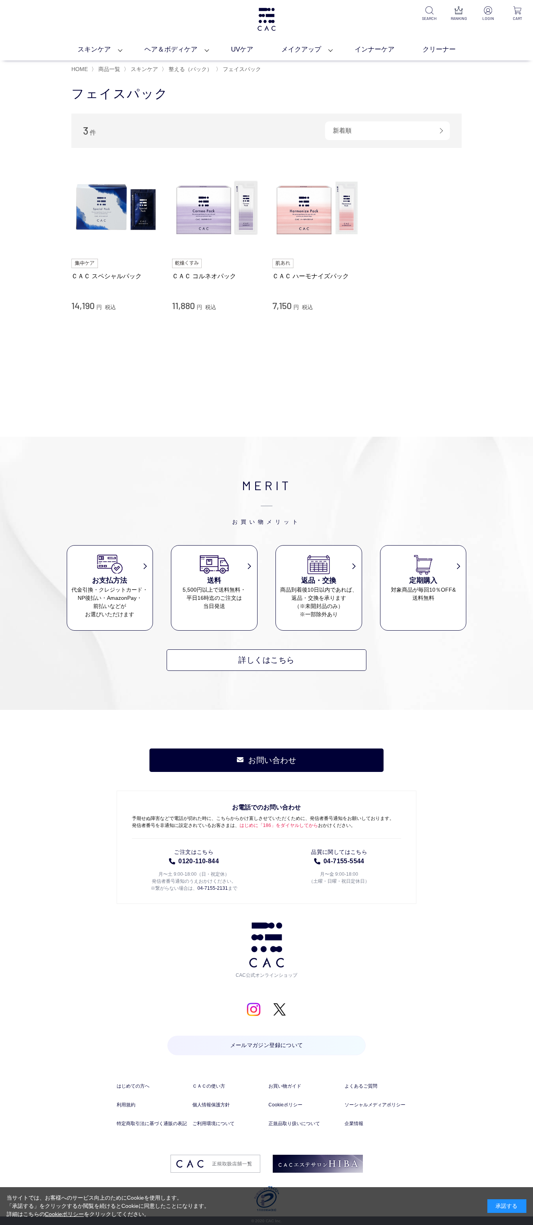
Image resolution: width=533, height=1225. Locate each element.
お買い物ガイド (284, 1086)
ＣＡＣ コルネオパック (204, 276)
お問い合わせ (272, 760)
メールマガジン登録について (266, 1045)
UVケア (242, 49)
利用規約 (126, 1105)
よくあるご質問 (361, 1086)
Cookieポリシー (285, 1105)
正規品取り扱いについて (294, 1123)
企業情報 (354, 1123)
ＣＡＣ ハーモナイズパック (310, 276)
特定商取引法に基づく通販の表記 (152, 1123)
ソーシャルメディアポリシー (375, 1105)
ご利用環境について (213, 1123)
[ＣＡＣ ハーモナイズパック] (316, 208)
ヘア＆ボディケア (170, 49)
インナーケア (374, 49)
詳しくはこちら (266, 660)
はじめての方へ (133, 1086)
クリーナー (439, 49)
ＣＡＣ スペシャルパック (106, 276)
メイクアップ (301, 49)
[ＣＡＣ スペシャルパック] (115, 208)
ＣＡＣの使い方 (208, 1086)
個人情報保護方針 (211, 1105)
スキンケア (94, 49)
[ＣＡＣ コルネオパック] (216, 208)
